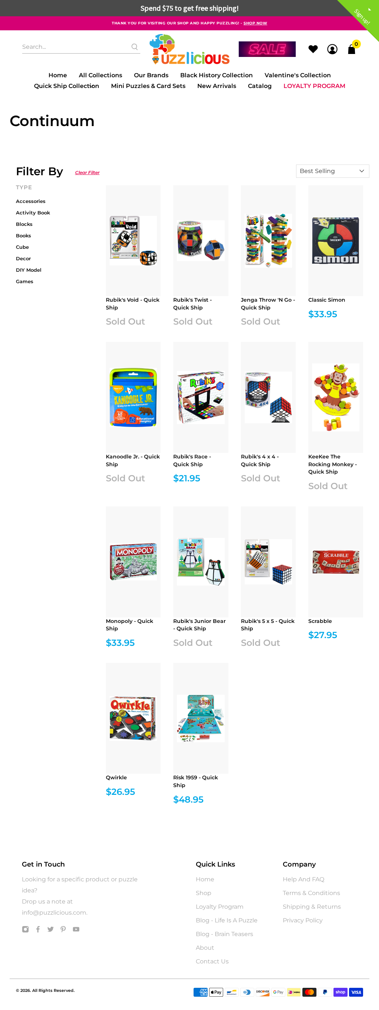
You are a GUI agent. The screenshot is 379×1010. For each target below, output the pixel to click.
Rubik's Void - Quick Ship (133, 304)
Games (24, 281)
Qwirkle (116, 777)
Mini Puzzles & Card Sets (148, 85)
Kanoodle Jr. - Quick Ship (133, 460)
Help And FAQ (303, 879)
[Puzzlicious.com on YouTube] (76, 931)
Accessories (31, 201)
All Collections (100, 75)
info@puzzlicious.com (54, 912)
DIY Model (28, 270)
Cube (22, 247)
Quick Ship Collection (66, 85)
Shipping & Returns (312, 906)
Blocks (24, 224)
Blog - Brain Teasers (224, 934)
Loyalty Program (314, 85)
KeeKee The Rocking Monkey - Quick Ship (332, 464)
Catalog (260, 85)
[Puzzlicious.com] (190, 49)
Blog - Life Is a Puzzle (227, 920)
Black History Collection (216, 75)
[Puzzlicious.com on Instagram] (25, 931)
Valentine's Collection (298, 75)
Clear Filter (87, 172)
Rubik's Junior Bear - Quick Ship (199, 625)
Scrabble (320, 621)
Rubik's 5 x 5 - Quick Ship (268, 625)
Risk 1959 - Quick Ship (195, 781)
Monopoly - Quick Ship (129, 625)
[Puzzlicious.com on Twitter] (50, 931)
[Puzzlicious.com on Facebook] (37, 931)
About (205, 947)
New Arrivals (216, 85)
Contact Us (212, 961)
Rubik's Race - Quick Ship (192, 460)
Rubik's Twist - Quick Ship (192, 304)
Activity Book (33, 213)
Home (57, 75)
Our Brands (151, 75)
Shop (203, 893)
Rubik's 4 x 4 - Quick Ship (260, 460)
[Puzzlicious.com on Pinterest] (63, 931)
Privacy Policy (303, 920)
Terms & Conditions (311, 893)
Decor (23, 258)
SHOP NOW (255, 23)
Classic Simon (326, 300)
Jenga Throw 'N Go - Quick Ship (268, 304)
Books (23, 235)
